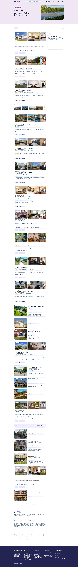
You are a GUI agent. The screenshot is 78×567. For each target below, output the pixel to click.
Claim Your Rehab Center (58, 552)
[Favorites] (63, 1)
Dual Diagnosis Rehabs (37, 556)
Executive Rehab (36, 554)
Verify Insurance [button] (22, 76)
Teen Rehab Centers (36, 555)
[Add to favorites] (44, 33)
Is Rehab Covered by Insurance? (48, 554)
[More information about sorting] (63, 29)
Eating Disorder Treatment (37, 552)
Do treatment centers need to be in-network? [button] (53, 47)
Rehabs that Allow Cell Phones (28, 559)
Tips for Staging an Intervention (48, 555)
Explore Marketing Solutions (58, 553)
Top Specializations (37, 550)
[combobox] (33, 1)
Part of (19, 91)
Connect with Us (57, 557)
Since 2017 (59, 37)
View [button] (16, 76)
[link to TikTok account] (60, 558)
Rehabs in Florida (16, 552)
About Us (56, 554)
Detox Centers (26, 553)
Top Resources (46, 550)
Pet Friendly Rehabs (26, 558)
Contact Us (56, 555)
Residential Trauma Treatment (38, 557)
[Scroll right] (63, 28)
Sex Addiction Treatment (37, 558)
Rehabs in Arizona (16, 556)
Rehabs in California (17, 553)
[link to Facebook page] (64, 558)
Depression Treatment (37, 553)
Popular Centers (26, 550)
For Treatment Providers (58, 550)
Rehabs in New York (17, 554)
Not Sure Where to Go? (18, 550)
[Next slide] (44, 36)
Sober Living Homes (27, 555)
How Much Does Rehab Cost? (48, 556)
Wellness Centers (26, 557)
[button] (59, 29)
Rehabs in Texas (16, 555)
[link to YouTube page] (58, 558)
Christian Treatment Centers (38, 559)
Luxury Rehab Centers (27, 552)
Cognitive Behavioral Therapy (28, 554)
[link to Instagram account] (62, 558)
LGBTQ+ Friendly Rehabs (27, 556)
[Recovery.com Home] (18, 1)
